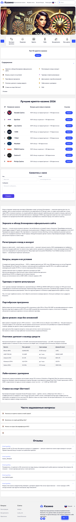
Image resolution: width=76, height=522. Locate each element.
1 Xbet (16, 138)
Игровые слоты (31, 2)
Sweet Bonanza (21, 516)
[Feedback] (38, 493)
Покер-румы (48, 2)
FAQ (43, 87)
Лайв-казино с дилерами (49, 83)
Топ (64, 517)
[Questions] (38, 433)
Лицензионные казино (19, 2)
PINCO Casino (19, 149)
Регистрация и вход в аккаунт (50, 69)
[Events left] (2, 41)
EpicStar (17, 120)
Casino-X (17, 155)
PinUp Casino (19, 161)
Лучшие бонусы (40, 2)
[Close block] (73, 63)
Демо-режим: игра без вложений (51, 79)
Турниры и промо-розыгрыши (50, 75)
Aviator (19, 509)
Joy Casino (18, 126)
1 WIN (16, 132)
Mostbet (17, 144)
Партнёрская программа (12, 79)
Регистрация (4, 509)
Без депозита (4, 513)
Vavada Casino (19, 113)
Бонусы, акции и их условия (13, 75)
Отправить (8, 196)
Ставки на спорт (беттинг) (13, 87)
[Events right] (73, 41)
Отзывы (5, 91)
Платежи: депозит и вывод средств (15, 83)
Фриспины (4, 516)
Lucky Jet (20, 513)
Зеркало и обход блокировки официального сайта (18, 69)
